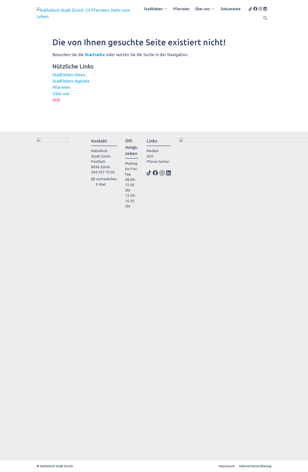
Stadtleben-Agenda (70, 81)
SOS (56, 99)
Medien (153, 151)
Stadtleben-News (68, 74)
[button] (265, 18)
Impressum (227, 466)
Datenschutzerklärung (255, 466)
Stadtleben (153, 9)
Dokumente (231, 9)
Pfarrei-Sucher (158, 161)
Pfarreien (181, 9)
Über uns (202, 9)
